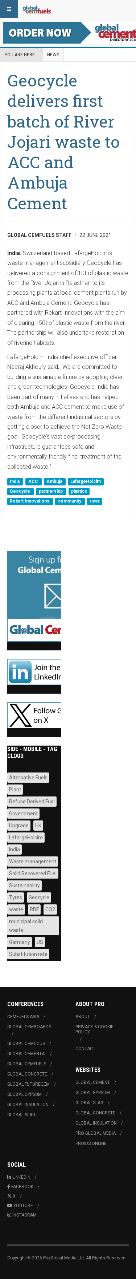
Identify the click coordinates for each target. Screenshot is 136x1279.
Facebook (22, 1186)
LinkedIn (21, 1177)
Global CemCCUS (26, 1043)
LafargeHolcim (85, 481)
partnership (51, 491)
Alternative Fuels (28, 777)
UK (38, 825)
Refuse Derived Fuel (32, 801)
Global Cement (92, 1082)
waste (16, 909)
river (95, 501)
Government (23, 813)
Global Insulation (28, 1104)
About (82, 1016)
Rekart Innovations (30, 501)
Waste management (32, 861)
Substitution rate (28, 954)
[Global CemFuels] (36, 9)
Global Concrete (27, 1074)
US (40, 942)
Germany (19, 942)
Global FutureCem (28, 1084)
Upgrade (19, 825)
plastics (79, 491)
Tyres (15, 897)
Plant (15, 789)
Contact (85, 1048)
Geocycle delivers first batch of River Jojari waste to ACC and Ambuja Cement (63, 141)
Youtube (23, 1205)
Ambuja (54, 481)
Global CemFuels (26, 1063)
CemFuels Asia (23, 1016)
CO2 (50, 909)
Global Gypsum (24, 1094)
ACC (33, 481)
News (53, 54)
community (70, 501)
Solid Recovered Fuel (33, 873)
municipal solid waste (26, 926)
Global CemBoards (29, 1026)
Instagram (24, 1215)
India (15, 481)
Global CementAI (26, 1053)
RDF (34, 909)
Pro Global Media (95, 1133)
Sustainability (24, 885)
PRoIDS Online (91, 1143)
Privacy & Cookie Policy (94, 1029)
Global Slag (21, 1114)
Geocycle (20, 491)
